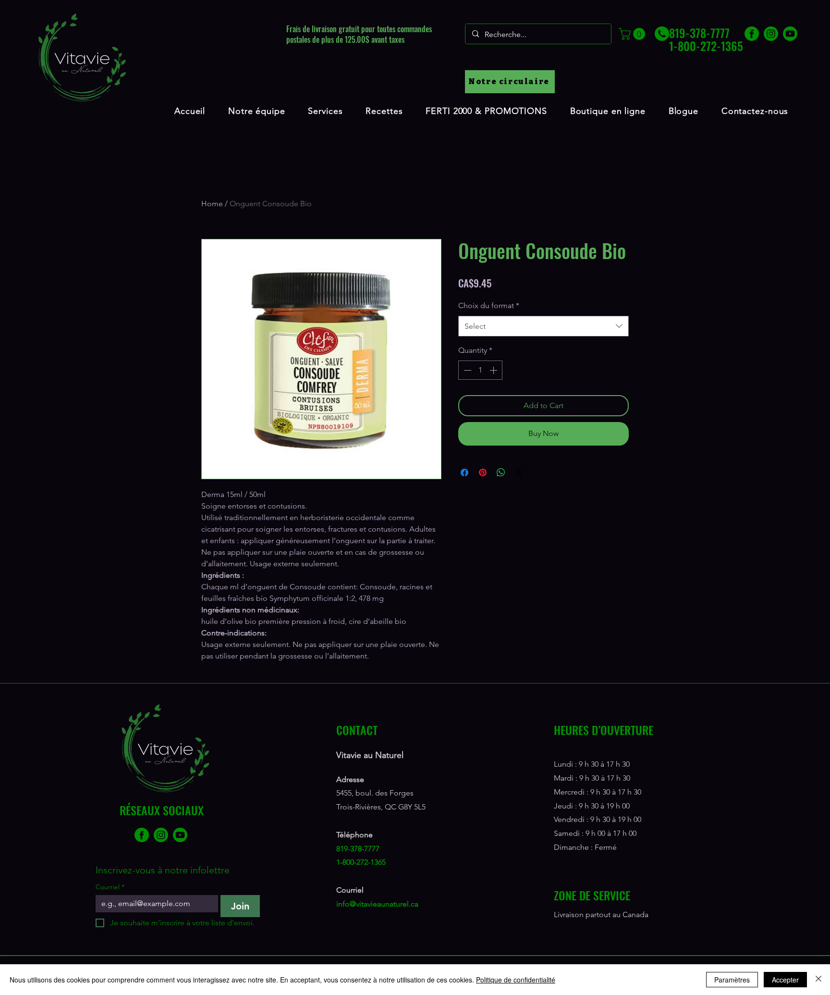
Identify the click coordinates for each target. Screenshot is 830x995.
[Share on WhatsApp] (501, 472)
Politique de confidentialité (515, 979)
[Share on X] (519, 472)
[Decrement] (466, 370)
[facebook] (752, 33)
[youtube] (790, 33)
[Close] (818, 979)
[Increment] (494, 370)
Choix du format (488, 305)
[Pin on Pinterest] (482, 472)
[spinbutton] (480, 370)
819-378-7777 (357, 848)
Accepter (785, 979)
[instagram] (771, 33)
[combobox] (543, 326)
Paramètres (732, 979)
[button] (633, 34)
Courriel (110, 887)
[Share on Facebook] (464, 472)
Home (212, 203)
